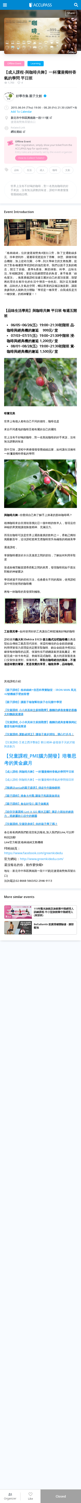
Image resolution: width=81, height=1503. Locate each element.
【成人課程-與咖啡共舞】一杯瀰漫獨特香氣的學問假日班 (39, 779)
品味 (16, 170)
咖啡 (54, 170)
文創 (67, 170)
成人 (42, 170)
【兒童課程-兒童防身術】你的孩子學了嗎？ (31, 824)
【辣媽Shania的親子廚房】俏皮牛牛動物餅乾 (32, 787)
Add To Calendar (21, 111)
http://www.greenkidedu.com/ (42, 859)
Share (71, 13)
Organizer (10, 1498)
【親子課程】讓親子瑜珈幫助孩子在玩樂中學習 (33, 702)
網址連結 (16, 131)
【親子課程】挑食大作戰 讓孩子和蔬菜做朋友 (32, 795)
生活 (29, 170)
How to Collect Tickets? (31, 158)
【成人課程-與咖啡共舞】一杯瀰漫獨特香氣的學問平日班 (39, 771)
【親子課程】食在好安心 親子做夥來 (26, 803)
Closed (61, 1496)
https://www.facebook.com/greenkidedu (33, 853)
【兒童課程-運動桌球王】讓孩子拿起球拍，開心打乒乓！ (39, 734)
